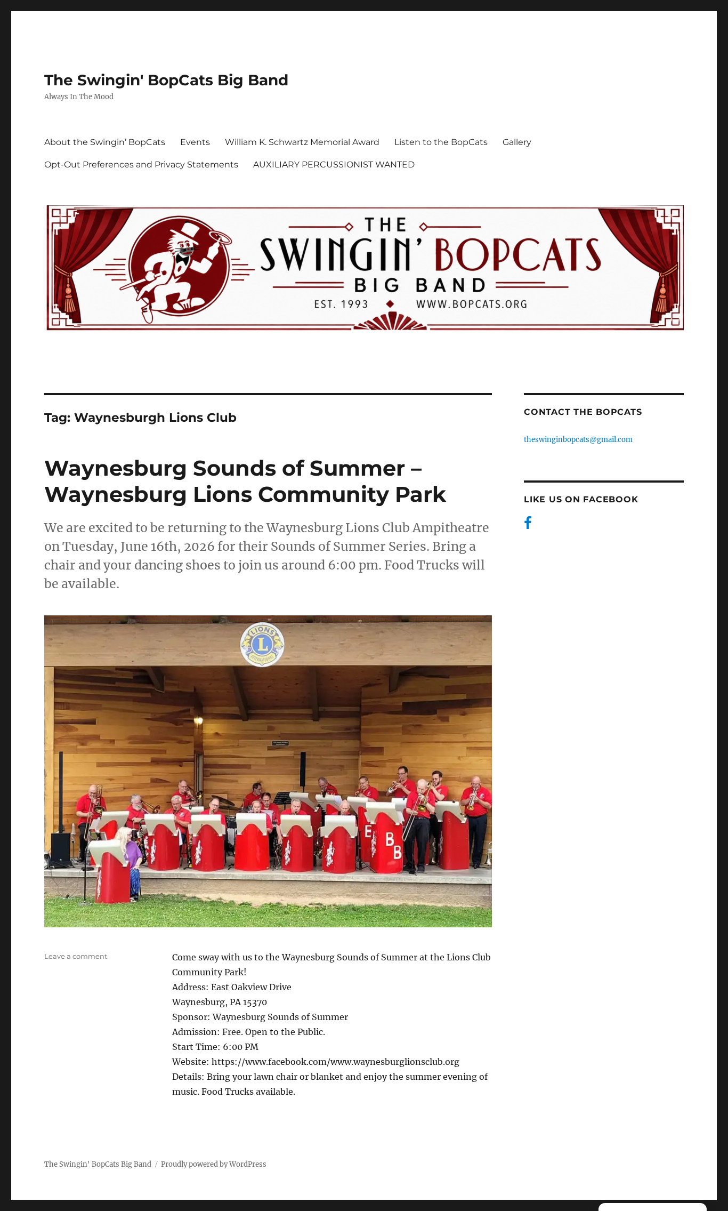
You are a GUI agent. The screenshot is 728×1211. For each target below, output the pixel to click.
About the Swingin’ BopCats (104, 142)
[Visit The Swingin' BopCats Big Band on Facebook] (528, 525)
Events (195, 142)
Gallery (517, 142)
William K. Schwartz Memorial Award (302, 142)
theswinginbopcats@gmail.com (578, 439)
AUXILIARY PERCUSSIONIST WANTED (334, 164)
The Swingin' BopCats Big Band (166, 80)
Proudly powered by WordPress (213, 1164)
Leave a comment (75, 956)
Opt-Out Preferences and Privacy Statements (141, 164)
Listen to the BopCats (441, 142)
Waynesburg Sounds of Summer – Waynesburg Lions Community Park (245, 481)
